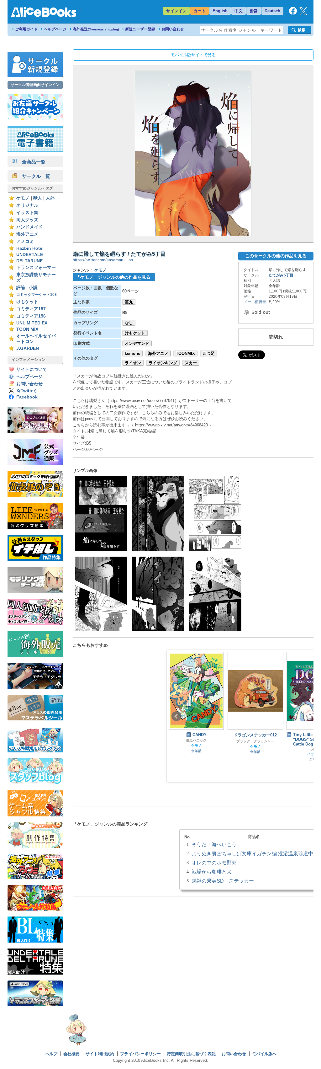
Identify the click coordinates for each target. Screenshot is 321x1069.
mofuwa (255, 749)
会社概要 (71, 1053)
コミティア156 (31, 316)
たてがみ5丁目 (281, 275)
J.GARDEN (27, 348)
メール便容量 (255, 302)
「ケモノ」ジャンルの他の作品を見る (113, 277)
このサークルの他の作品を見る (276, 255)
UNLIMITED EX (31, 323)
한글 (254, 10)
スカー (191, 363)
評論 (20, 287)
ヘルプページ (55, 29)
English (220, 10)
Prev (176, 716)
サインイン (176, 10)
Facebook (27, 397)
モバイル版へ (264, 1053)
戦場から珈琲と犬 (212, 871)
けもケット (27, 301)
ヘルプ (51, 1053)
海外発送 (96, 29)
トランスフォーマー (36, 267)
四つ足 (209, 353)
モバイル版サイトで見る (193, 54)
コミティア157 (31, 309)
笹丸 (129, 302)
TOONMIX (185, 353)
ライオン (133, 363)
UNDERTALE (29, 254)
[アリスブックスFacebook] (293, 13)
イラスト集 (27, 212)
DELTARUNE (29, 261)
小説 (33, 287)
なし (129, 322)
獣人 (37, 198)
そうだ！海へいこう (214, 844)
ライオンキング (163, 363)
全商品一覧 (31, 161)
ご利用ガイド (26, 29)
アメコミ (25, 241)
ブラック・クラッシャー (196, 741)
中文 (238, 10)
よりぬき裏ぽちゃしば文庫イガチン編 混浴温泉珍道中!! (254, 853)
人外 (50, 198)
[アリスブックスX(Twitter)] (303, 13)
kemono (132, 353)
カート (199, 10)
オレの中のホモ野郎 (214, 862)
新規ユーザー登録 (140, 29)
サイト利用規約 (100, 1053)
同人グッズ (27, 219)
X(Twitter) (26, 390)
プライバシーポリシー (140, 1053)
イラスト (255, 754)
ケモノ (22, 198)
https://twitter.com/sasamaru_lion (103, 260)
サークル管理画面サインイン (35, 85)
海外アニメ (27, 234)
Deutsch (272, 10)
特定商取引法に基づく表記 (191, 1053)
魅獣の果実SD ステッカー (223, 881)
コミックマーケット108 (36, 294)
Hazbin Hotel (30, 248)
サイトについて (31, 369)
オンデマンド (137, 343)
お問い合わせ (172, 29)
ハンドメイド (29, 227)
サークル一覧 (33, 176)
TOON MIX (27, 329)
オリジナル (27, 205)
